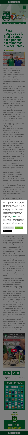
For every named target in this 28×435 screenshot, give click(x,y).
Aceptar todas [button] (19, 227)
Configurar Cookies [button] (8, 227)
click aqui (15, 216)
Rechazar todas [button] (8, 230)
